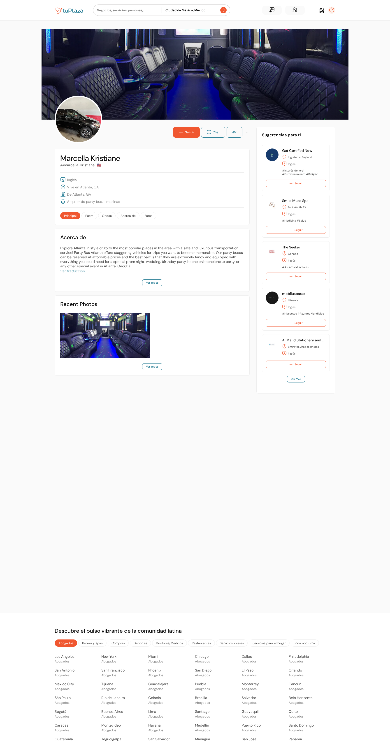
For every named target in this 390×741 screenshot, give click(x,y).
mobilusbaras (293, 293)
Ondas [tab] (107, 216)
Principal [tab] (70, 216)
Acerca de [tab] (128, 216)
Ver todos (152, 283)
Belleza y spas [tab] (92, 643)
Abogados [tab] (65, 643)
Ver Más (296, 379)
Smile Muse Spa (295, 200)
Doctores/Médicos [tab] (169, 643)
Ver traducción (72, 271)
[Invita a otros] (295, 10)
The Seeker (291, 247)
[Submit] (223, 10)
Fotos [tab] (148, 216)
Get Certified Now (297, 150)
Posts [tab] (89, 216)
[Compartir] (234, 132)
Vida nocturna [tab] (305, 643)
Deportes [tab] (140, 643)
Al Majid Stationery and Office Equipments (317, 340)
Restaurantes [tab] (201, 643)
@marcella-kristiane (77, 165)
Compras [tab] (118, 643)
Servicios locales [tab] (232, 643)
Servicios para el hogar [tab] (269, 643)
